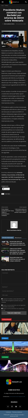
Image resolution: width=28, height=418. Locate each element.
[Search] (26, 2)
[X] (10, 27)
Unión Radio (7, 193)
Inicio (2, 5)
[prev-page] (2, 265)
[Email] (17, 27)
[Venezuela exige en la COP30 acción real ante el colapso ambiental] (5, 259)
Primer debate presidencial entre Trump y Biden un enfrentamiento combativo (7, 212)
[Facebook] (7, 27)
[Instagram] (12, 406)
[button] (2, 2)
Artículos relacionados (7, 237)
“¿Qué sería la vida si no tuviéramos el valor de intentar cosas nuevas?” (20, 211)
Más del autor (18, 237)
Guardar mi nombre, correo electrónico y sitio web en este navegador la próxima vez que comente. (13, 300)
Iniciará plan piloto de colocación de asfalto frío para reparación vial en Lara (17, 243)
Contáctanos (8, 412)
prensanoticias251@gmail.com (17, 396)
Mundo (3, 252)
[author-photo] (14, 228)
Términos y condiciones (17, 412)
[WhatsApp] (14, 27)
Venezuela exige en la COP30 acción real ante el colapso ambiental (17, 259)
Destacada (4, 245)
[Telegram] (20, 27)
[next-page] (5, 265)
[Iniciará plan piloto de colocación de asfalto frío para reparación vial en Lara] (5, 243)
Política (6, 5)
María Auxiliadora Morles (9, 23)
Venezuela (4, 261)
